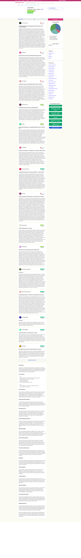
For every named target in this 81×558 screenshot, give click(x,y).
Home (16, 0)
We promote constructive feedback (55, 117)
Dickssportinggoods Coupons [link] (53, 88)
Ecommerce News (33, 0)
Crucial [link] (37, 5)
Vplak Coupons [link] (51, 98)
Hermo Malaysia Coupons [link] (52, 85)
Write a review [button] (55, 19)
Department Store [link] (22, 5)
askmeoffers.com (19, 2)
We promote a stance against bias (55, 124)
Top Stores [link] (27, 5)
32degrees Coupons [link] (51, 83)
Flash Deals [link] (30, 5)
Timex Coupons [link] (51, 80)
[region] (58, 13)
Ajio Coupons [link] (51, 93)
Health (37, 0)
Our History (23, 0)
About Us (19, 0)
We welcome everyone (55, 105)
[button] (55, 106)
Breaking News (27, 0)
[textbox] (39, 2)
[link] (22, 11)
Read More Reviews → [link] (32, 360)
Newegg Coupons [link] (51, 73)
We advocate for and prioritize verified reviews (55, 109)
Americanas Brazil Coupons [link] (53, 78)
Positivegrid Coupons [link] (52, 66)
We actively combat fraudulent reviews (55, 113)
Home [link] (18, 5)
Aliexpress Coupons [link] (51, 68)
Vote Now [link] (42, 9)
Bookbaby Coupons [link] (51, 90)
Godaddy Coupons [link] (51, 71)
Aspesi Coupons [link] (51, 76)
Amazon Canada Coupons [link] (52, 95)
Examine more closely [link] (55, 127)
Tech (39, 0)
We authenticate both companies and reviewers (55, 121)
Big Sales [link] (34, 5)
